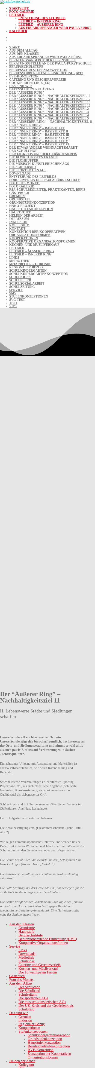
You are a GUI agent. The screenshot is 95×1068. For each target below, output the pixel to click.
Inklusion (18, 222)
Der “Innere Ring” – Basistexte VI (39, 144)
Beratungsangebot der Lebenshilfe (42, 60)
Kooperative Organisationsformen (42, 241)
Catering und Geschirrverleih (37, 79)
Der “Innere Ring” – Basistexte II (38, 131)
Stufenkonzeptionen (28, 296)
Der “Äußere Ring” (26, 92)
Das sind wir (20, 86)
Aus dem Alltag (23, 50)
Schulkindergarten (28, 270)
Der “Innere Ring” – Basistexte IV (39, 138)
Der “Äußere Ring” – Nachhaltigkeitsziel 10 (49, 96)
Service (16, 290)
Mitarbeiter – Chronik (30, 264)
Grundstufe (20, 199)
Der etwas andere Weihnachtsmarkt (43, 147)
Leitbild (16, 15)
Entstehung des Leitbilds (41, 18)
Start (14, 47)
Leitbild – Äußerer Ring (40, 24)
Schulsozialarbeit (26, 283)
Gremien (17, 196)
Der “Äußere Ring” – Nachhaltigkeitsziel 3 (49, 112)
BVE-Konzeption (24, 76)
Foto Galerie (21, 11)
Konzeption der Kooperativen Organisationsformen (37, 233)
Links (14, 257)
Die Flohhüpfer (23, 160)
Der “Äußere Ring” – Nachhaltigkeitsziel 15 (49, 102)
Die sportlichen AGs (27, 170)
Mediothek (19, 261)
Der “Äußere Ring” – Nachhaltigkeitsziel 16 (49, 105)
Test (13, 303)
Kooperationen (23, 238)
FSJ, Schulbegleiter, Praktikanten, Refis (47, 189)
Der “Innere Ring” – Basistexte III (39, 134)
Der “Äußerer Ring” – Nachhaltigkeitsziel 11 (50, 121)
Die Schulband (22, 167)
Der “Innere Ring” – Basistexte (37, 128)
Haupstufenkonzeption (31, 209)
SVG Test (17, 299)
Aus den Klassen (24, 53)
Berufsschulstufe (26, 66)
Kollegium (19, 225)
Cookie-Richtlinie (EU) (29, 83)
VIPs (13, 306)
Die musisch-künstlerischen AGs (39, 164)
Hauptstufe (20, 212)
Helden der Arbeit (26, 215)
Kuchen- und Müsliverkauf (34, 244)
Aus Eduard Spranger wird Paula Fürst (54, 28)
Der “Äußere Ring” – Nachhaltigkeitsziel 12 (49, 99)
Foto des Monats (24, 183)
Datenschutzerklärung (31, 89)
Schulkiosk (20, 277)
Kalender (18, 31)
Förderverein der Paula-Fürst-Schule (44, 180)
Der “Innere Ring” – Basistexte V (38, 141)
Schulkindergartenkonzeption (38, 274)
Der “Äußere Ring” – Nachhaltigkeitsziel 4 (49, 115)
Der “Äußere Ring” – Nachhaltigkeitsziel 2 (49, 108)
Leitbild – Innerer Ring (39, 21)
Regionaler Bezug (26, 267)
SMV (12, 293)
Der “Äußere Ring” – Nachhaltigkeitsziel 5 (49, 118)
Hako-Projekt (22, 206)
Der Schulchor (23, 151)
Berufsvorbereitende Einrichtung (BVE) (46, 73)
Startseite (19, 8)
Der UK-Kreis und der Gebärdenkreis (43, 154)
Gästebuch (19, 193)
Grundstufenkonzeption (32, 202)
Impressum (19, 219)
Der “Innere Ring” (25, 125)
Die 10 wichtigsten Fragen (33, 157)
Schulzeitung (22, 286)
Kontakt (17, 228)
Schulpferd (20, 280)
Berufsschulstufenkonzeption (38, 70)
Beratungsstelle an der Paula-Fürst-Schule (50, 63)
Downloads (20, 173)
